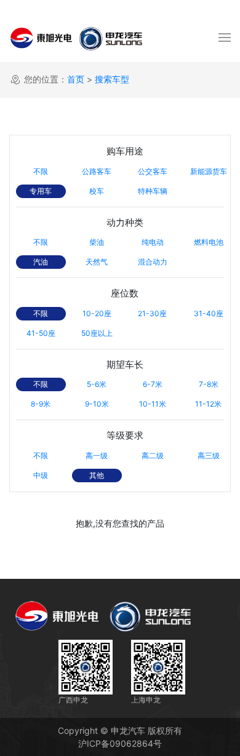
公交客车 (152, 171)
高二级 (153, 455)
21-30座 (152, 313)
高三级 (209, 455)
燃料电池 (208, 242)
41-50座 (40, 333)
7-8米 (208, 384)
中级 (40, 475)
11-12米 (208, 403)
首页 (75, 79)
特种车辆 (152, 191)
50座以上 (97, 333)
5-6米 (96, 384)
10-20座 (96, 313)
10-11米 (152, 403)
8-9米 (40, 403)
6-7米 (152, 384)
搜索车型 (112, 79)
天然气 (97, 261)
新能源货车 (208, 171)
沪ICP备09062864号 (120, 743)
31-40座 (208, 313)
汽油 (40, 261)
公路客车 (96, 171)
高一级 (97, 455)
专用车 (41, 191)
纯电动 (153, 242)
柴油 (96, 242)
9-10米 (97, 403)
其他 (96, 475)
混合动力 (152, 261)
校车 (96, 191)
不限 (40, 171)
